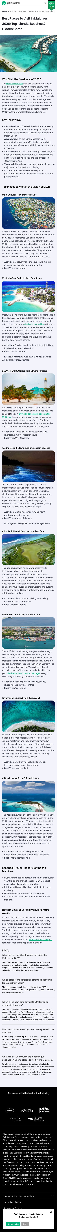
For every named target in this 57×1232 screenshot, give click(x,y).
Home (4, 11)
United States (13, 1224)
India (25, 1224)
